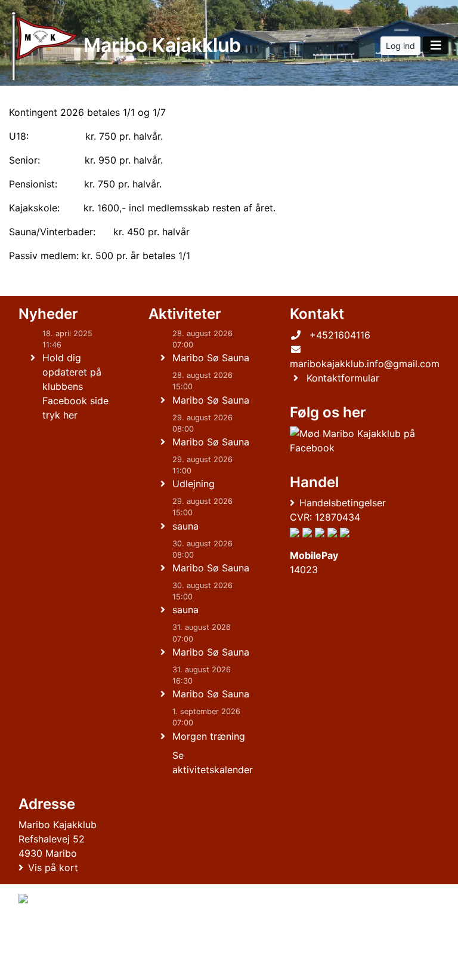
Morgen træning (208, 736)
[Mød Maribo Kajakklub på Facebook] (362, 440)
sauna (185, 526)
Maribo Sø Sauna (210, 358)
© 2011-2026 (42, 959)
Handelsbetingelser (342, 503)
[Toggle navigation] (435, 45)
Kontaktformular (343, 378)
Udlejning (193, 484)
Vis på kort (53, 867)
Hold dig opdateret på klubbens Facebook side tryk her (75, 386)
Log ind (400, 46)
